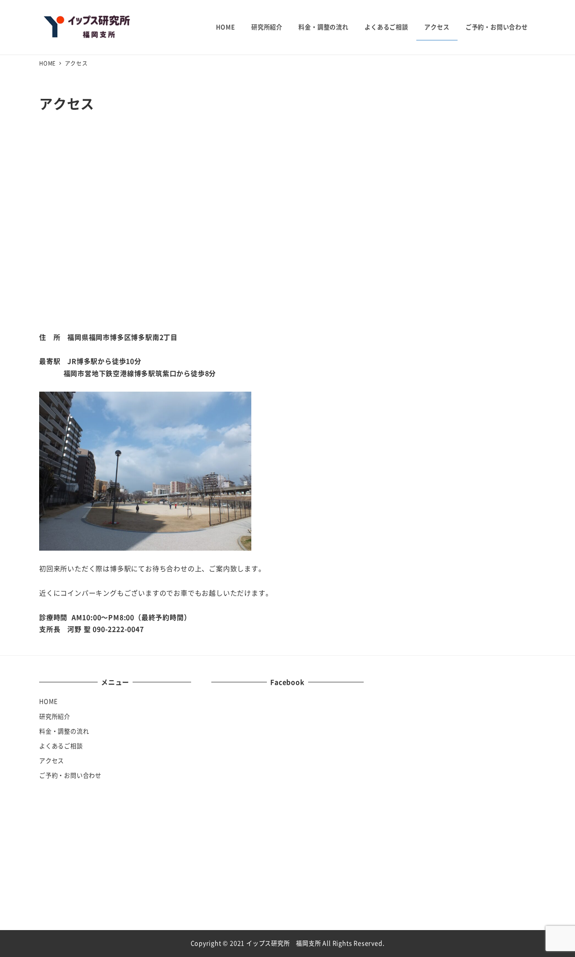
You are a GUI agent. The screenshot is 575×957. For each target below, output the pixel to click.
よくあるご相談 (61, 746)
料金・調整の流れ (64, 731)
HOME (48, 701)
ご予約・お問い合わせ (70, 775)
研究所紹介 (54, 716)
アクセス (51, 760)
